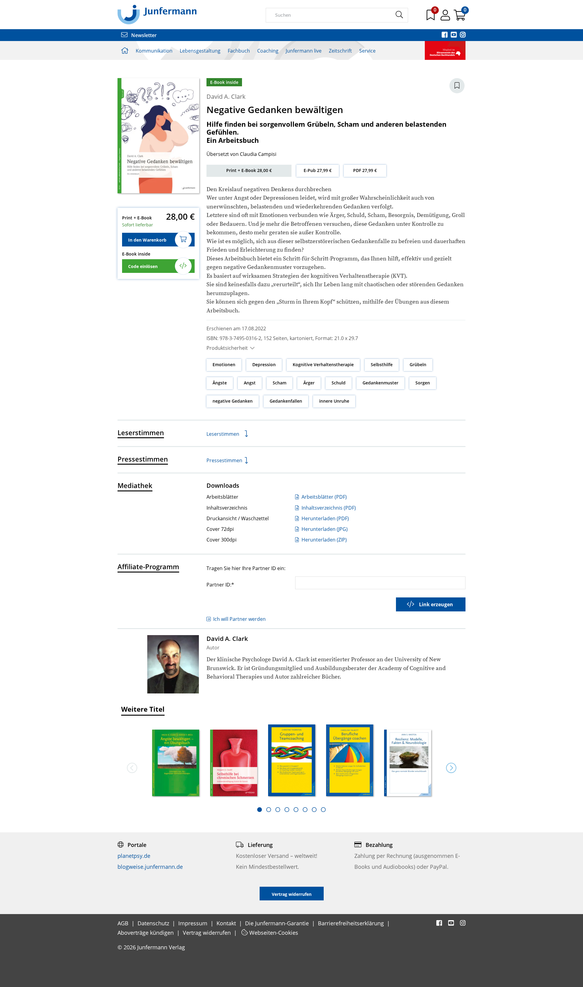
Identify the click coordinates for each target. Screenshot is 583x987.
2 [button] (269, 809)
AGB (124, 923)
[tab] (260, 809)
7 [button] (314, 809)
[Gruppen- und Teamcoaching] (292, 760)
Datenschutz (154, 923)
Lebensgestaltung (200, 50)
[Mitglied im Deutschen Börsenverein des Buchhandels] (445, 49)
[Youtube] (454, 35)
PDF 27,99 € (365, 170)
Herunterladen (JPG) (324, 529)
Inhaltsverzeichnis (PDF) (328, 507)
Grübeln (418, 364)
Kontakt (226, 923)
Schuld (339, 383)
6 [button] (305, 809)
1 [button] (260, 809)
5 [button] (296, 809)
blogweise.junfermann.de (150, 866)
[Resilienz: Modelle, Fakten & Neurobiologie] (408, 763)
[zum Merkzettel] (431, 17)
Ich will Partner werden (239, 619)
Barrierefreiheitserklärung (351, 923)
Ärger (309, 383)
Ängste (220, 383)
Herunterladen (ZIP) (323, 539)
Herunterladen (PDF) (324, 518)
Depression (264, 364)
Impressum (193, 923)
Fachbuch (239, 50)
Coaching (267, 50)
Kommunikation (154, 50)
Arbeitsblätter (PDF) (323, 497)
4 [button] (287, 809)
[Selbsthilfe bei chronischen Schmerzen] (234, 763)
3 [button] (278, 809)
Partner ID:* (220, 584)
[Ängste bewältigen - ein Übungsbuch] (176, 763)
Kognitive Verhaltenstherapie (323, 364)
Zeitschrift (340, 50)
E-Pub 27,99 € (318, 170)
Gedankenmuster (380, 383)
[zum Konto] (446, 17)
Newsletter (143, 35)
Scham (279, 383)
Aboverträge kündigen (146, 932)
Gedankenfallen (286, 401)
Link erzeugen (436, 604)
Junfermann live (304, 50)
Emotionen (224, 364)
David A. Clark (226, 96)
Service (367, 50)
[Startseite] (157, 14)
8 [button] (323, 809)
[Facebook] (445, 35)
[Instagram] (462, 35)
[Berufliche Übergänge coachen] (350, 760)
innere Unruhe (334, 401)
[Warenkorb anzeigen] (459, 17)
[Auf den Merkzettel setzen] (457, 85)
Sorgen (422, 383)
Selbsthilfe (382, 364)
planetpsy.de (134, 855)
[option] (176, 760)
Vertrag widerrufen (207, 932)
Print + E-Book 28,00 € (249, 170)
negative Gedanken (233, 401)
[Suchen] (399, 14)
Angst (250, 383)
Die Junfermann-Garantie (277, 923)
